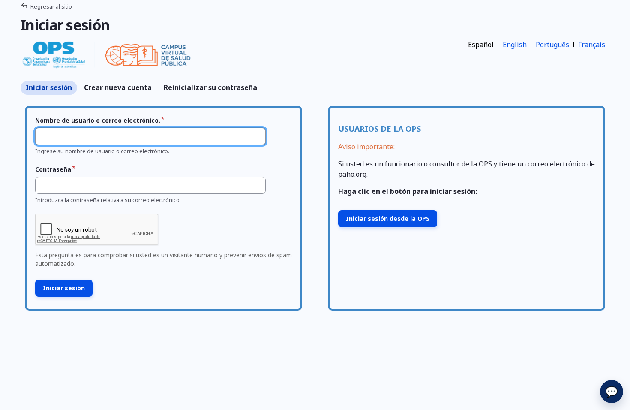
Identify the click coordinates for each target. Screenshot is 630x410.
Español (481, 44)
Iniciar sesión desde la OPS (387, 218)
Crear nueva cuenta (118, 87)
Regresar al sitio (51, 6)
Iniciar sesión (49, 87)
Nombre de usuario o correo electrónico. (97, 120)
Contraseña (53, 169)
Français (591, 44)
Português (552, 44)
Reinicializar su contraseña (210, 87)
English (515, 44)
